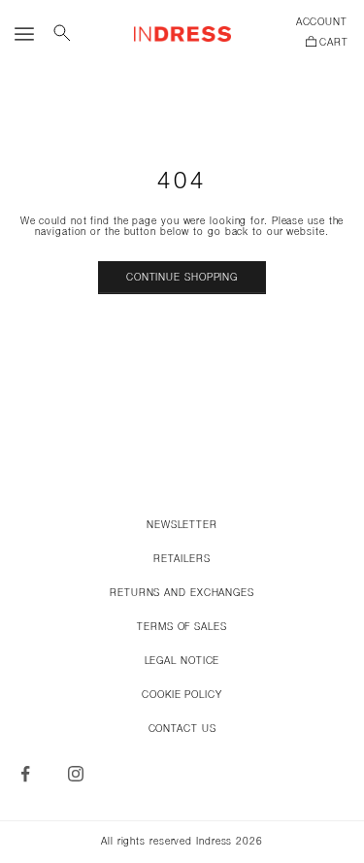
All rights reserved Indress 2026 (182, 842)
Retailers (181, 559)
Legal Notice (182, 661)
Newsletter (182, 525)
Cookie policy (182, 695)
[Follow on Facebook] (25, 773)
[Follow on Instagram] (75, 773)
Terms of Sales (182, 627)
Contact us (182, 729)
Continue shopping (182, 278)
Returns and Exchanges (182, 593)
